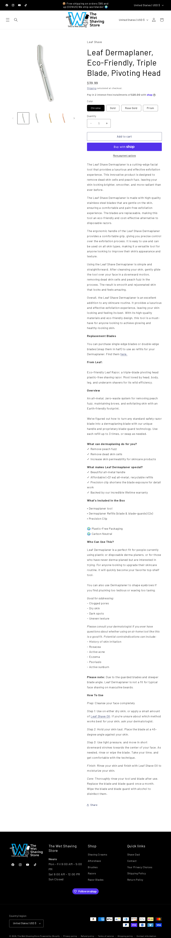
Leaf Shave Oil (100, 716)
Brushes (93, 867)
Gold (113, 108)
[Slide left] (13, 118)
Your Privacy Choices (139, 867)
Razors (92, 873)
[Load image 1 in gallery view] (23, 118)
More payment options (124, 155)
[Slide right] (74, 118)
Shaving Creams (97, 854)
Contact (132, 860)
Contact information (146, 936)
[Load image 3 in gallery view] (50, 118)
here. (123, 354)
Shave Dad (133, 854)
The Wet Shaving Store (28, 936)
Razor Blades (96, 879)
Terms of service (106, 936)
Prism (150, 108)
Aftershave (94, 860)
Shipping (91, 88)
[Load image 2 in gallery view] (36, 118)
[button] (8, 20)
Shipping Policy (136, 873)
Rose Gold (131, 108)
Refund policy (87, 936)
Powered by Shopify (50, 936)
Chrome (96, 108)
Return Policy (135, 879)
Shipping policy (125, 936)
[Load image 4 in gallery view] (63, 118)
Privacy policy (70, 936)
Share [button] (93, 804)
